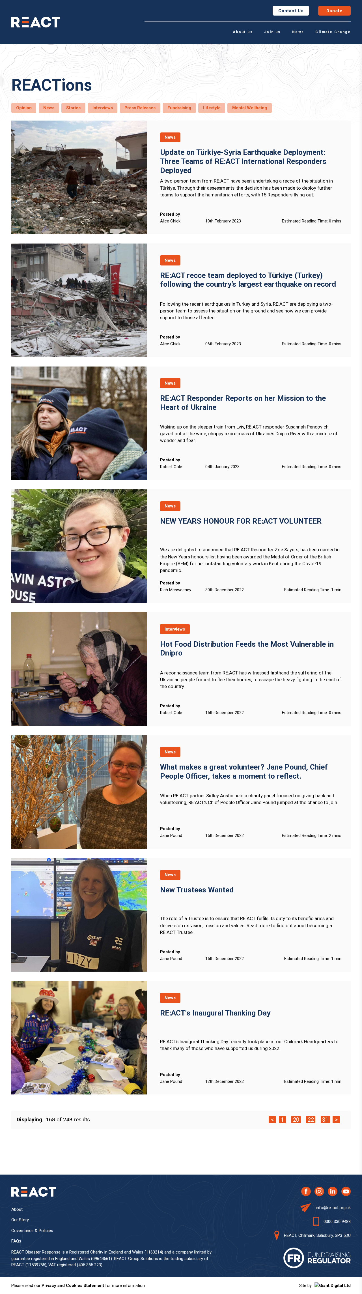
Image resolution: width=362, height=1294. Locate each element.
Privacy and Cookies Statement (73, 1285)
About (17, 1209)
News (298, 32)
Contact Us (290, 10)
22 (311, 1119)
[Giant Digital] (332, 1285)
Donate (334, 10)
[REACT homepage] (35, 22)
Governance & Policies (32, 1230)
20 (296, 1119)
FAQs (16, 1241)
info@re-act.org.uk (333, 1207)
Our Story (20, 1219)
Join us (272, 32)
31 (325, 1119)
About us (243, 32)
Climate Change (333, 32)
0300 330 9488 (337, 1221)
